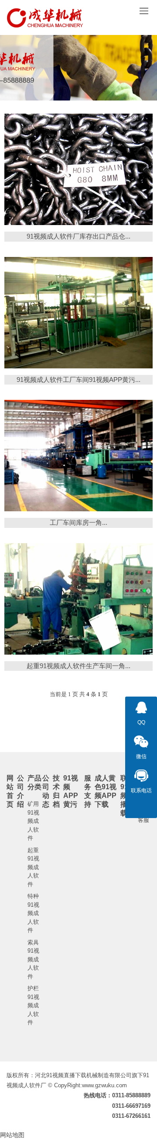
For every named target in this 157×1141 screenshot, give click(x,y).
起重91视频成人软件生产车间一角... (78, 665)
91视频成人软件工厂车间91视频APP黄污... (78, 379)
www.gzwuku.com (104, 1085)
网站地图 (12, 1134)
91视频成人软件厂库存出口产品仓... (78, 236)
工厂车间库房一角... (78, 522)
